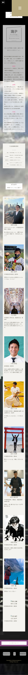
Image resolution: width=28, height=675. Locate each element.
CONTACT (14, 643)
